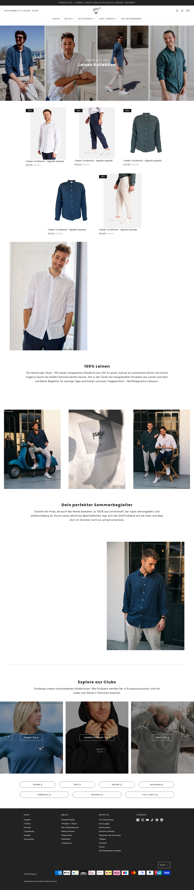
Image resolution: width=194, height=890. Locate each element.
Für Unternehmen (131, 18)
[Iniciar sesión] (182, 11)
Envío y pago (104, 824)
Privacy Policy (39, 881)
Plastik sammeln (68, 831)
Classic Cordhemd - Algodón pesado (45, 161)
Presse (102, 847)
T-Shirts (27, 824)
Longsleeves (29, 831)
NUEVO (56, 18)
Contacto (103, 843)
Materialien (65, 839)
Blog (36, 10)
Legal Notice (28, 881)
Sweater (27, 835)
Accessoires (29, 839)
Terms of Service (51, 881)
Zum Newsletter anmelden (110, 851)
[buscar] (177, 11)
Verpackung (66, 843)
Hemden (27, 827)
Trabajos (102, 839)
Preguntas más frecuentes (110, 835)
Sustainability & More (17, 10)
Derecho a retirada (106, 831)
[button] (164, 865)
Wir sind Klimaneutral (70, 827)
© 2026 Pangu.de (30, 874)
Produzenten (66, 835)
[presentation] (9, 737)
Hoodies (27, 820)
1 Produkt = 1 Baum (69, 824)
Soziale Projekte (68, 820)
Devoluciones (104, 827)
